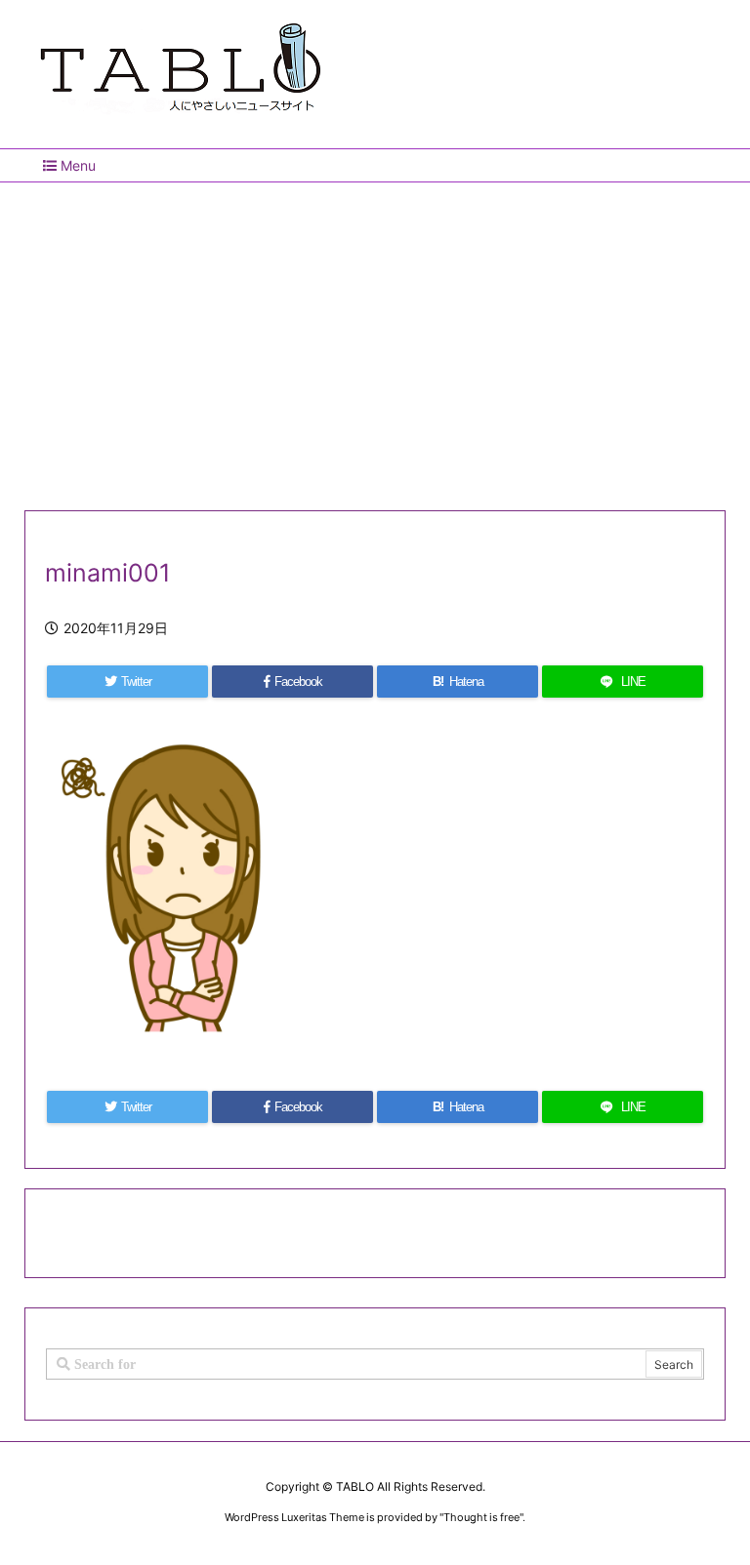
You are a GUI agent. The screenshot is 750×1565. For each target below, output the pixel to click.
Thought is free (481, 1517)
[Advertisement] (375, 338)
